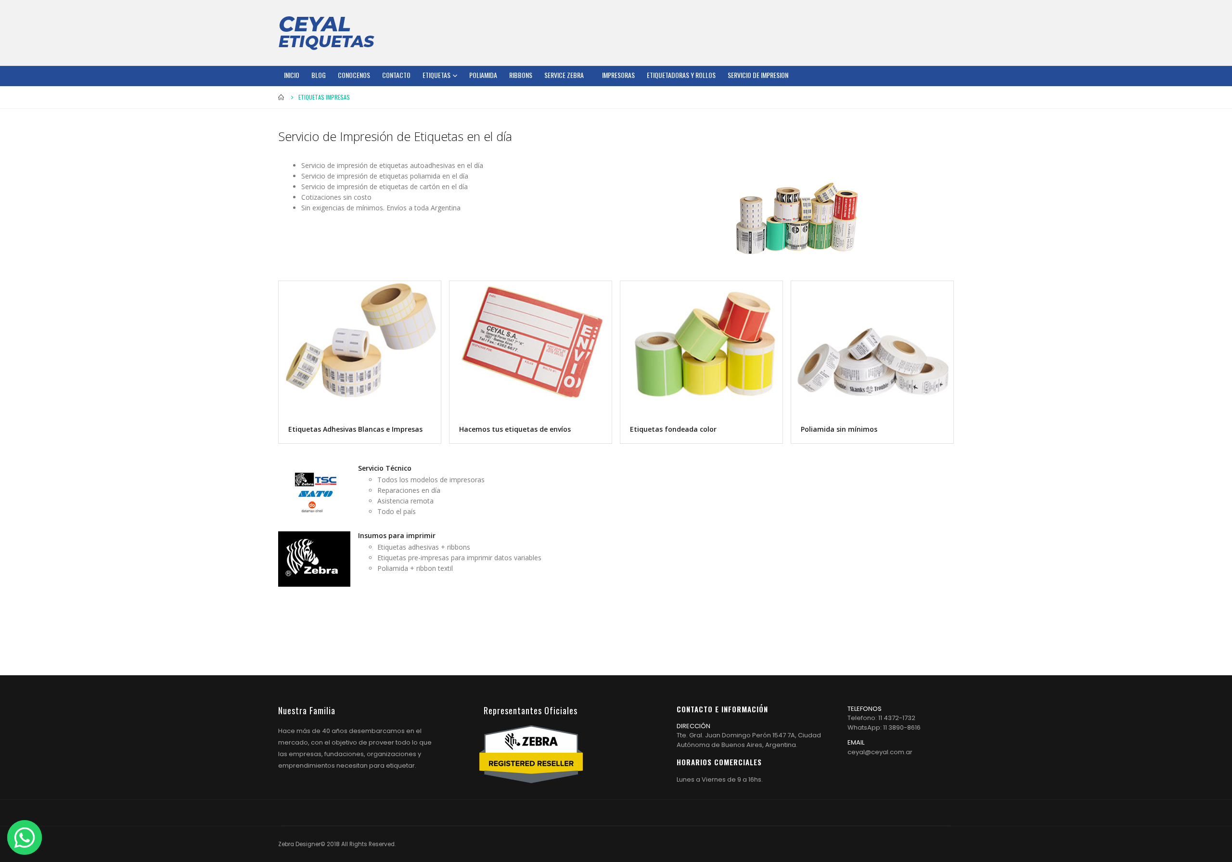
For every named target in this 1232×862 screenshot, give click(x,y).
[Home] (326, 32)
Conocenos (354, 75)
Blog (318, 75)
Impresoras (618, 75)
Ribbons (520, 75)
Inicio (291, 75)
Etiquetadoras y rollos (681, 75)
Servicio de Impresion (758, 75)
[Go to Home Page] (281, 97)
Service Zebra (564, 75)
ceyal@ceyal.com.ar (879, 752)
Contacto (396, 75)
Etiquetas (436, 75)
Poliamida (483, 75)
